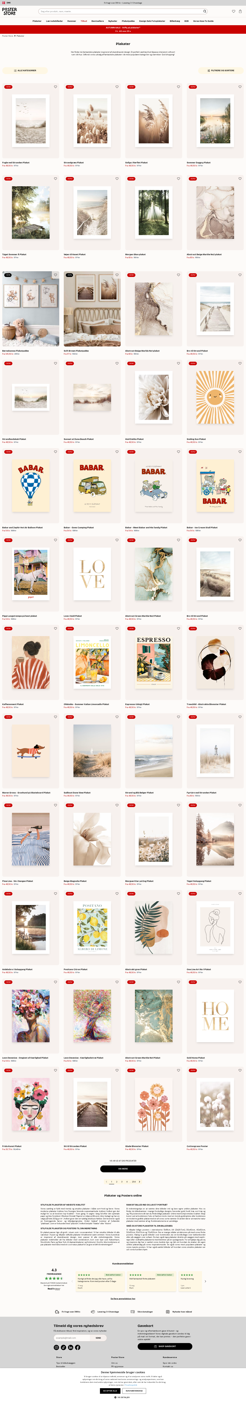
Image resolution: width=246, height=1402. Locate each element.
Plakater (20, 36)
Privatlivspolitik (131, 1385)
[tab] (233, 11)
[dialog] (123, 1385)
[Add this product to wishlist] (55, 87)
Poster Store (7, 36)
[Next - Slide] (205, 1281)
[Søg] (205, 11)
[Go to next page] (139, 1181)
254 (134, 1181)
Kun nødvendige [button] (134, 1391)
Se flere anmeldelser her (123, 1298)
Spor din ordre (170, 1363)
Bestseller (60, 1366)
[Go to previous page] (106, 1181)
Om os (114, 1363)
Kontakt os (168, 1366)
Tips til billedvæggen (65, 1363)
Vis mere (123, 1169)
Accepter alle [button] (110, 1391)
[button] (123, 1397)
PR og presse (117, 1366)
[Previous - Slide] (72, 1281)
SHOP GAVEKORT (167, 1346)
